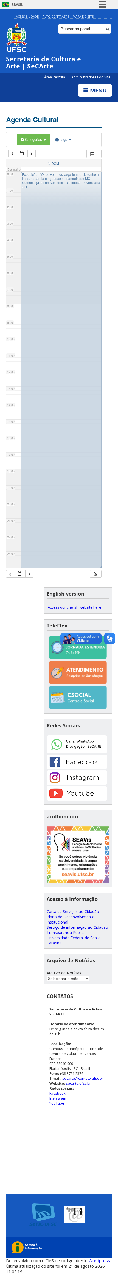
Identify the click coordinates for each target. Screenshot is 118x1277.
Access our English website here (74, 607)
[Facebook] (77, 767)
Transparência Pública (66, 932)
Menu (98, 90)
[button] (95, 574)
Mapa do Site (83, 16)
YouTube (56, 1103)
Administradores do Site (91, 77)
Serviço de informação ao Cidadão (77, 927)
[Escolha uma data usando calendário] (22, 154)
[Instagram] (77, 783)
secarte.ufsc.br (78, 1083)
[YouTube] (77, 799)
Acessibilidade (27, 16)
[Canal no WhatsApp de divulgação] (77, 752)
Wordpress (99, 1260)
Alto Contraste (56, 16)
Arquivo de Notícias (64, 972)
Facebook (57, 1093)
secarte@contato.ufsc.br (82, 1078)
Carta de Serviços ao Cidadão (73, 911)
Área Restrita (55, 77)
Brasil (17, 4)
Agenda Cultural (32, 119)
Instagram (57, 1098)
